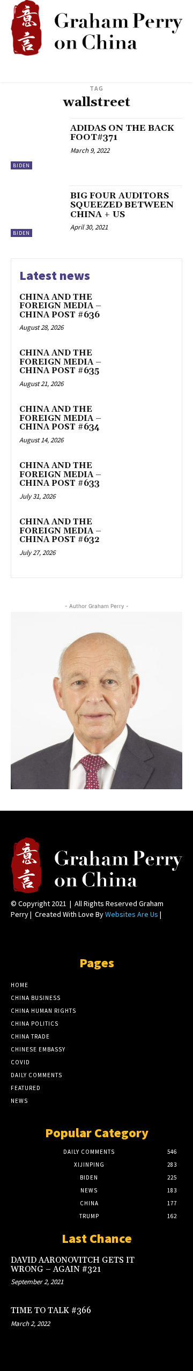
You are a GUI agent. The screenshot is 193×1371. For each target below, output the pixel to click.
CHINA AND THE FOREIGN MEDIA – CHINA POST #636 (60, 306)
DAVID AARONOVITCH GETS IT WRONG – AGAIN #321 (73, 1264)
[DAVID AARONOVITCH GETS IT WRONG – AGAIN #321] (165, 1271)
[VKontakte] (93, 934)
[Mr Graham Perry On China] (96, 28)
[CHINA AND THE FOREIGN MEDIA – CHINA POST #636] (153, 311)
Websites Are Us (131, 914)
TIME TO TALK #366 (51, 1311)
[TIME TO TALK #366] (165, 1322)
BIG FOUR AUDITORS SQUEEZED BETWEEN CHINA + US (122, 205)
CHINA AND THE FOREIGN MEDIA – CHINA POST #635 (60, 362)
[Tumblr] (74, 934)
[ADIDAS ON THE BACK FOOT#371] (36, 143)
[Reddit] (55, 934)
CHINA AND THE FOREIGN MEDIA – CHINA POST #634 (60, 418)
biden (21, 165)
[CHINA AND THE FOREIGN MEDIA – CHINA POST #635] (153, 367)
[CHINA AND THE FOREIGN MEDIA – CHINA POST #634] (153, 423)
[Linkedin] (36, 934)
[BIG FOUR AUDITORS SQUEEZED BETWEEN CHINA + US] (36, 211)
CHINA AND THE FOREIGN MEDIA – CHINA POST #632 (60, 531)
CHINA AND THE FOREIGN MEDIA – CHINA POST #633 (60, 474)
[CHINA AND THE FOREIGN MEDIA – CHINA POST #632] (153, 536)
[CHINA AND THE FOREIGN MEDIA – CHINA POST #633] (153, 480)
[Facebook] (17, 934)
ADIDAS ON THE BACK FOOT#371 (122, 133)
